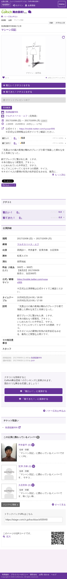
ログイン (19, 5)
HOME (3, 20)
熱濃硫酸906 (12, 112)
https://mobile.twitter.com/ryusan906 (37, 128)
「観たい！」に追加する (35, 391)
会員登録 (31, 5)
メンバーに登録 (9, 505)
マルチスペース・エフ (16, 116)
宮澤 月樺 (24, 466)
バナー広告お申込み (11, 16)
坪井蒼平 (24, 445)
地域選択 (6, 5)
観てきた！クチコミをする (19, 92)
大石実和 (24, 485)
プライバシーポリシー (19, 574)
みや (33, 360)
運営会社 (33, 574)
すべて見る (60, 504)
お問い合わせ (44, 574)
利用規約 (5, 574)
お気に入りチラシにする (56, 78)
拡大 (8, 536)
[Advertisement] (33, 562)
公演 (10, 20)
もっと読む (60, 174)
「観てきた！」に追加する (35, 399)
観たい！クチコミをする (18, 85)
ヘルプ (53, 574)
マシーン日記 (8, 29)
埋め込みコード (8, 185)
